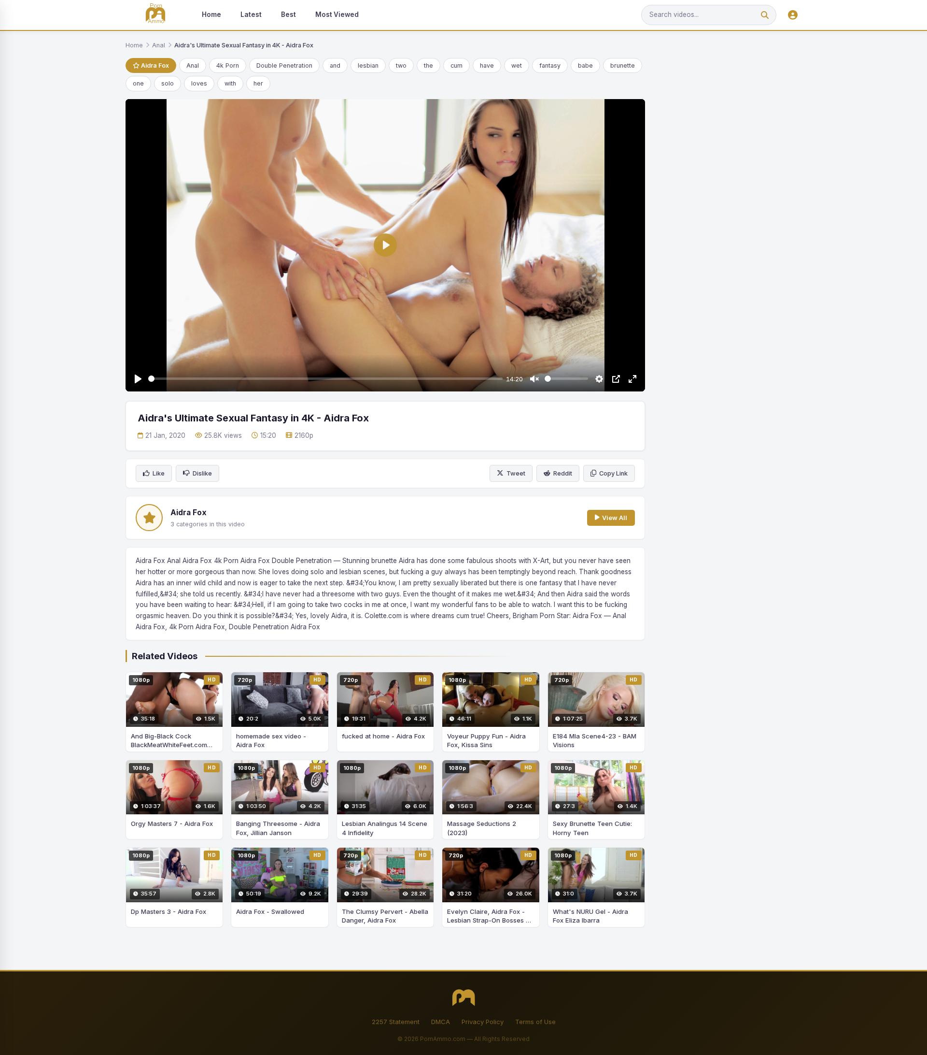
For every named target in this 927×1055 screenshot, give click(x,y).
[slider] (325, 378)
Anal (158, 45)
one (138, 83)
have (487, 65)
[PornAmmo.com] (155, 15)
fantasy (550, 65)
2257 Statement (396, 1022)
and (335, 65)
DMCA (440, 1022)
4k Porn (227, 65)
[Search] (764, 15)
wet (516, 65)
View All (614, 517)
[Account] (792, 15)
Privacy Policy (483, 1022)
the (428, 65)
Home (211, 14)
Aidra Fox (154, 65)
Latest (251, 14)
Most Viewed (337, 14)
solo (167, 83)
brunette (622, 65)
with (230, 83)
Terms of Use (535, 1022)
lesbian (368, 65)
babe (585, 65)
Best (288, 14)
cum (456, 65)
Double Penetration (284, 65)
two (401, 65)
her (258, 83)
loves (199, 83)
